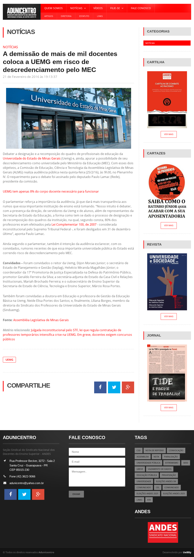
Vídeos (98, 8)
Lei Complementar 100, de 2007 (74, 224)
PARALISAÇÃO (171, 456)
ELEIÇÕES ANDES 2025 (147, 493)
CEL (158, 487)
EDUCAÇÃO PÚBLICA (147, 475)
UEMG (9, 359)
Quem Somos (53, 8)
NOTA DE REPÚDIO (155, 450)
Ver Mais (168, 134)
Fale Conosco (141, 8)
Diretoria (66, 16)
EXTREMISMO (171, 462)
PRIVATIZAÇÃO (169, 475)
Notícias (10, 47)
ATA (149, 499)
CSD (139, 450)
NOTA (156, 456)
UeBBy (187, 552)
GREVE (140, 469)
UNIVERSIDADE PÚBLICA (148, 462)
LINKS (139, 499)
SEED (185, 462)
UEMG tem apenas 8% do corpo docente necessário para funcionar (51, 191)
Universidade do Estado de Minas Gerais (32, 158)
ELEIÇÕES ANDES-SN (166, 481)
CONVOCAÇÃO (176, 450)
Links (100, 16)
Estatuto (84, 16)
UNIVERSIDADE (144, 481)
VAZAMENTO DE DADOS (159, 469)
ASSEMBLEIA (143, 456)
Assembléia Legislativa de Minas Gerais (41, 320)
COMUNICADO (144, 487)
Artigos (48, 16)
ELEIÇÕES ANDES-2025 (174, 493)
